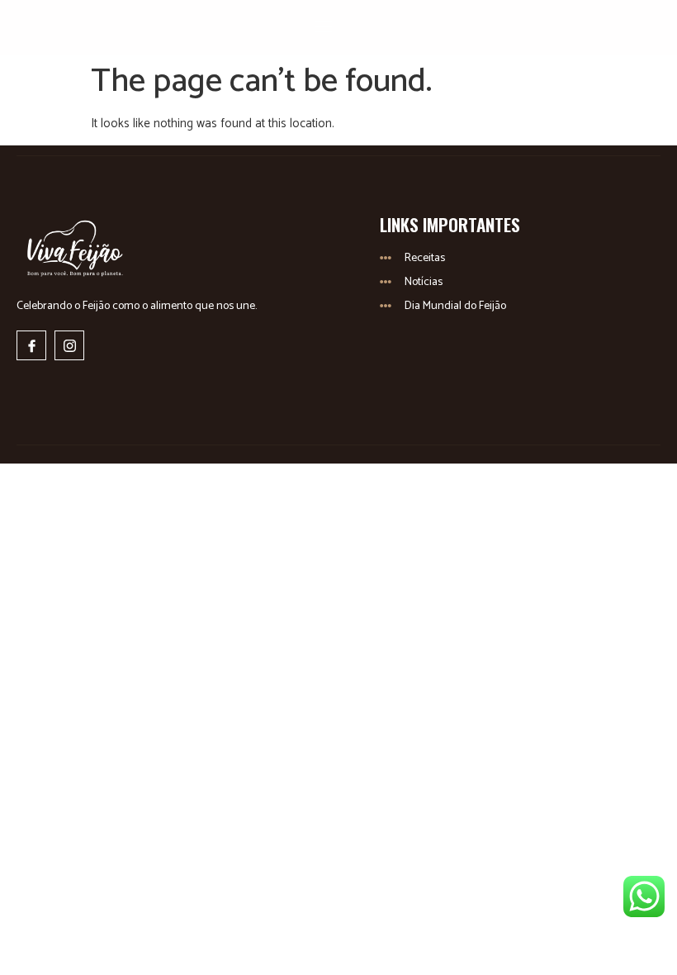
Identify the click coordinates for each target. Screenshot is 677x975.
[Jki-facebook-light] (31, 345)
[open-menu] (325, 27)
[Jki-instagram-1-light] (69, 345)
